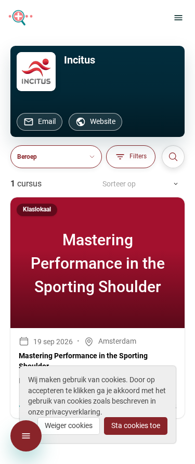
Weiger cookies (69, 425)
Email (47, 121)
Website (102, 121)
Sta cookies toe (135, 425)
